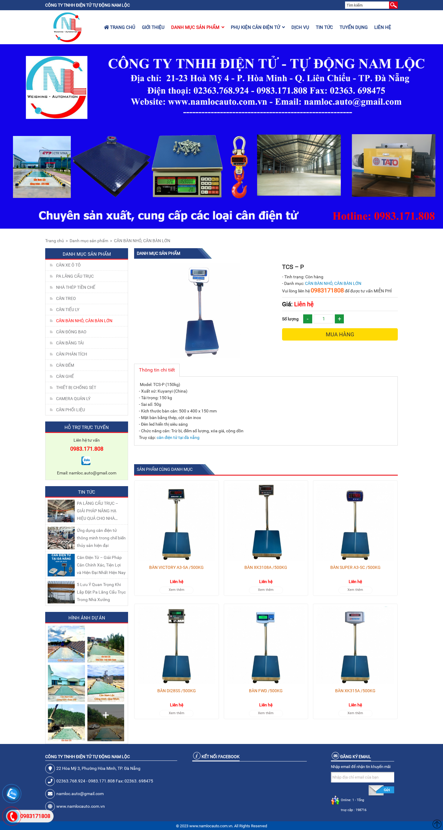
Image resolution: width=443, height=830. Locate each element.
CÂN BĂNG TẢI (70, 343)
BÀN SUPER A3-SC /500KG (355, 567)
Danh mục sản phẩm (195, 27)
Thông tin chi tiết (157, 370)
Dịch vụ (300, 27)
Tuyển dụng (354, 27)
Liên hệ (382, 27)
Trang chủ (122, 27)
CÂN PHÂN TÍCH (71, 354)
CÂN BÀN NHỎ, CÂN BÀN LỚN (142, 240)
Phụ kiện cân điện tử (255, 27)
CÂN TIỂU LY (67, 309)
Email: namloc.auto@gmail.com (86, 473)
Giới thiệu (153, 27)
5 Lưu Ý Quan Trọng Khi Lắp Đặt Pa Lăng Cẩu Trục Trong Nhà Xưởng (101, 592)
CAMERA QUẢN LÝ (73, 398)
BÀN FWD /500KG (266, 690)
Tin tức (324, 27)
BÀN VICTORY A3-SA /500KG (176, 567)
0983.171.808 (86, 449)
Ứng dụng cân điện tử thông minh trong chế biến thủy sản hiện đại (101, 538)
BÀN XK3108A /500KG (265, 567)
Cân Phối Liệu (70, 409)
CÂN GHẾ (65, 376)
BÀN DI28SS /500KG (176, 690)
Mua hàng (340, 334)
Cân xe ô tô (68, 265)
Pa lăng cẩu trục (75, 276)
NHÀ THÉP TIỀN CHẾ (75, 287)
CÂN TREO (66, 298)
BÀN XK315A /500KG (355, 690)
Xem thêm (176, 590)
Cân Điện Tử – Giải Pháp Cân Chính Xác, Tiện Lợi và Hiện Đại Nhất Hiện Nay (101, 565)
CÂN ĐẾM (65, 365)
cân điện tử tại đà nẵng (178, 437)
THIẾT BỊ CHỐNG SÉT (76, 387)
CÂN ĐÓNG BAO (71, 331)
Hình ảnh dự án (86, 618)
